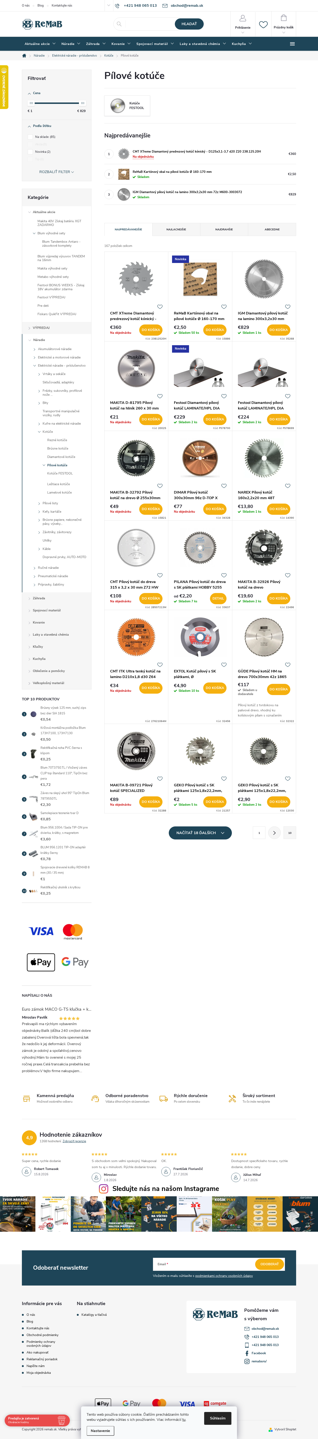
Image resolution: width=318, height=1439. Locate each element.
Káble (47, 549)
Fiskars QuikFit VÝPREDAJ (56, 314)
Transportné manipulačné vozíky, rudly (61, 413)
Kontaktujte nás (62, 5)
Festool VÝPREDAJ (51, 297)
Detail (218, 598)
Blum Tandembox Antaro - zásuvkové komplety (61, 243)
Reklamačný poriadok (42, 1359)
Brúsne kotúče (57, 448)
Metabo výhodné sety (53, 277)
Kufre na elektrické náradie (62, 423)
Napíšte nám (36, 1366)
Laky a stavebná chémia (51, 634)
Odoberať (269, 1264)
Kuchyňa (39, 659)
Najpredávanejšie (128, 229)
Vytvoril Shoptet (285, 1429)
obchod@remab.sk (265, 1328)
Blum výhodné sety (51, 233)
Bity (45, 403)
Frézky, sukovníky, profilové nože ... (62, 393)
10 (289, 833)
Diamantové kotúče (61, 457)
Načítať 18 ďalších (196, 832)
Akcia (40, 144)
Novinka (42, 152)
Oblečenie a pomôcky (49, 671)
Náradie (39, 340)
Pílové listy (50, 503)
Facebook (259, 1353)
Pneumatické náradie (53, 576)
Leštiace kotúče (58, 484)
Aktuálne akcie (44, 212)
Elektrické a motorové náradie (59, 357)
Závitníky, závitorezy (57, 532)
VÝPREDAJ (41, 328)
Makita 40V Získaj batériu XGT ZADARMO (59, 223)
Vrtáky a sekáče (54, 374)
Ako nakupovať (37, 1352)
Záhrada (39, 598)
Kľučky (38, 646)
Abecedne (272, 229)
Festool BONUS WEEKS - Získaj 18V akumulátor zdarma (60, 287)
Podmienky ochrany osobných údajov (41, 1344)
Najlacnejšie (176, 229)
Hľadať (189, 24)
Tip (39, 159)
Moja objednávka (39, 1373)
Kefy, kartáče (52, 511)
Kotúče (48, 432)
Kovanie (39, 622)
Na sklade (44, 137)
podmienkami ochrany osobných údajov (224, 1276)
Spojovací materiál (47, 610)
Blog (40, 5)
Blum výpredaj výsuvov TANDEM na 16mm (61, 258)
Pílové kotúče (57, 465)
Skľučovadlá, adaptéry (58, 382)
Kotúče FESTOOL (60, 473)
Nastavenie (100, 1430)
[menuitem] (40, 44)
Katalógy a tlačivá (94, 1315)
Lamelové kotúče (59, 492)
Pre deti (43, 305)
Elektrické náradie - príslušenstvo (62, 365)
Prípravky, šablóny (51, 584)
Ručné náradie (48, 568)
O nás (26, 5)
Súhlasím (218, 1418)
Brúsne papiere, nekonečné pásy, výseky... (62, 522)
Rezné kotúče (57, 440)
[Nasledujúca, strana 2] (274, 832)
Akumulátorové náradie (54, 349)
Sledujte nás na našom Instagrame (165, 1188)
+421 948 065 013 (265, 1337)
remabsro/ (259, 1361)
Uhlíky (47, 540)
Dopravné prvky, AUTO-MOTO (64, 557)
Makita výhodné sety (52, 268)
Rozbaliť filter (54, 171)
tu (184, 1419)
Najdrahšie (224, 229)
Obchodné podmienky (42, 1335)
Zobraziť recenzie (74, 1141)
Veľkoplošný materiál (48, 683)
